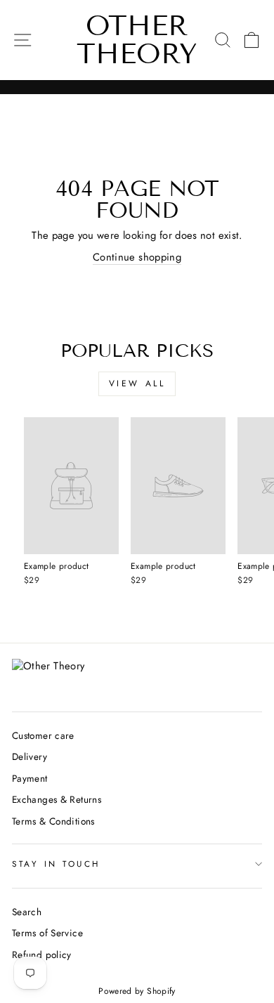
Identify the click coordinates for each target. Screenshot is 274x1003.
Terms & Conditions (53, 821)
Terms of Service (47, 933)
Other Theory (137, 39)
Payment (30, 778)
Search (26, 912)
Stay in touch (56, 864)
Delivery (29, 756)
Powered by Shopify (137, 991)
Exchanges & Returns (56, 799)
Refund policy (42, 955)
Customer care (43, 735)
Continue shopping (137, 257)
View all (137, 383)
